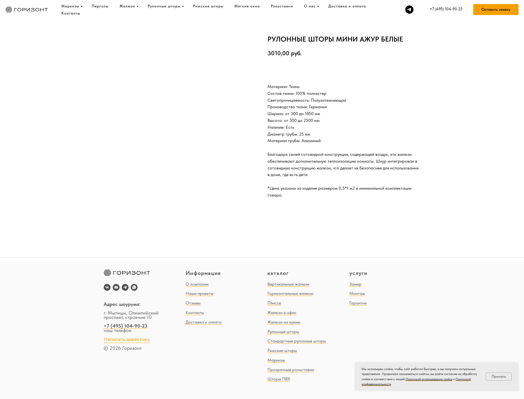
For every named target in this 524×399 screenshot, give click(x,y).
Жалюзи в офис (281, 312)
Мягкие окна (247, 6)
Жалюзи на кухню (283, 322)
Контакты (70, 13)
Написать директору (127, 339)
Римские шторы (208, 6)
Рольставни (282, 6)
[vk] (107, 287)
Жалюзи (127, 6)
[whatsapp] (134, 287)
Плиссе (274, 303)
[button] (496, 9)
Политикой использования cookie (429, 379)
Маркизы (70, 6)
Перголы (100, 6)
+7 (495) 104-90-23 (125, 326)
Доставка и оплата (347, 6)
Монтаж (357, 293)
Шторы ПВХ (278, 379)
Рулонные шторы (164, 6)
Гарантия (358, 303)
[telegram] (409, 9)
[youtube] (116, 287)
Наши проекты (199, 293)
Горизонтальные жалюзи (290, 293)
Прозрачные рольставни (290, 369)
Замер (355, 284)
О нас (310, 6)
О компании (197, 284)
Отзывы (193, 303)
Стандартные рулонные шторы (296, 341)
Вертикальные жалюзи (288, 284)
